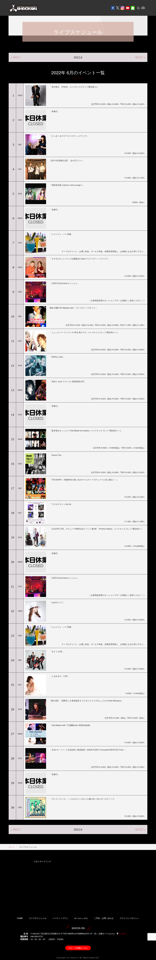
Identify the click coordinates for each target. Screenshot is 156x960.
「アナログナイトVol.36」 (61, 504)
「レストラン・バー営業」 (61, 234)
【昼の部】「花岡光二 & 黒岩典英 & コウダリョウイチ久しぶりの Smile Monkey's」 (86, 700)
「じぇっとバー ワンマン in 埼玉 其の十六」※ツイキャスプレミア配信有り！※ (84, 332)
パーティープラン (60, 918)
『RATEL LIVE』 (57, 356)
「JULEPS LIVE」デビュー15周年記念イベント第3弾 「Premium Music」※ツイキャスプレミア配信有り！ (96, 528)
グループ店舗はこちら (78, 947)
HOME (20, 918)
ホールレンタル (81, 918)
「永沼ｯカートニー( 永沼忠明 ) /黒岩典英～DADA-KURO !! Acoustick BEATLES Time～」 (88, 749)
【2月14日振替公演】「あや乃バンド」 (67, 160)
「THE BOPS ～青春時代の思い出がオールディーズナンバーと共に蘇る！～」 (84, 479)
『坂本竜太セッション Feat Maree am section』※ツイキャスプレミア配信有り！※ (85, 430)
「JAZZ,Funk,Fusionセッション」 (64, 283)
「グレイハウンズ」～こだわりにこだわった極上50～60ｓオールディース (82, 798)
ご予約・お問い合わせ (103, 918)
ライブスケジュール (37, 918)
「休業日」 (54, 111)
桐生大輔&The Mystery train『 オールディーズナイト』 (74, 307)
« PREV (15, 57)
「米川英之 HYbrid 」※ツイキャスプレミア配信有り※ (74, 86)
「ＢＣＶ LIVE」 (57, 651)
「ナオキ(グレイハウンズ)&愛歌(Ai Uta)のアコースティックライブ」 (80, 258)
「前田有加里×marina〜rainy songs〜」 (67, 185)
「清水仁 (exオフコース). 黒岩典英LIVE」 (68, 381)
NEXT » (140, 57)
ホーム (11, 847)
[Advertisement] (42, 885)
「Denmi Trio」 (56, 455)
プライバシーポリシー (129, 918)
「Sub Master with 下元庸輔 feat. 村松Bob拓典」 (71, 725)
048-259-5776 (36, 936)
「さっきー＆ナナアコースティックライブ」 (69, 135)
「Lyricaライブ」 (57, 602)
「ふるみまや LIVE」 (60, 676)
